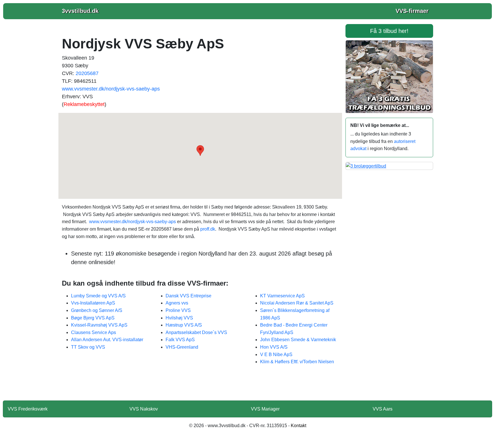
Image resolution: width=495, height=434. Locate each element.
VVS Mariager (265, 408)
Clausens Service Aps (93, 332)
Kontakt (298, 425)
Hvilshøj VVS (179, 317)
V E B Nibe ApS (276, 354)
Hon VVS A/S (274, 347)
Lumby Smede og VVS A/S (98, 295)
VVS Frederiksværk (28, 408)
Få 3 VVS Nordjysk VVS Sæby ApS (200, 386)
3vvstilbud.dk (80, 11)
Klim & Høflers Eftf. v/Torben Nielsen (297, 361)
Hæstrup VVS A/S (184, 325)
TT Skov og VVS (88, 347)
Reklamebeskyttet (84, 104)
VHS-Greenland (182, 347)
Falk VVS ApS (180, 339)
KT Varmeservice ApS (282, 295)
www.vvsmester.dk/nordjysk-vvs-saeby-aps (111, 89)
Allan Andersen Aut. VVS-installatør (107, 339)
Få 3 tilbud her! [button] (389, 31)
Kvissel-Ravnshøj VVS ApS (99, 325)
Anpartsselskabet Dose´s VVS (196, 332)
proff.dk (207, 229)
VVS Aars (382, 408)
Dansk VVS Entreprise (188, 295)
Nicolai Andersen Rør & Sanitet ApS (296, 303)
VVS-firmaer (412, 11)
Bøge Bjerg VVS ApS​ (93, 317)
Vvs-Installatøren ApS (93, 303)
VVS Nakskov (143, 408)
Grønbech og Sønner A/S (96, 310)
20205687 (87, 73)
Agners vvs (177, 303)
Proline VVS (178, 310)
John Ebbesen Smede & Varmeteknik (298, 339)
